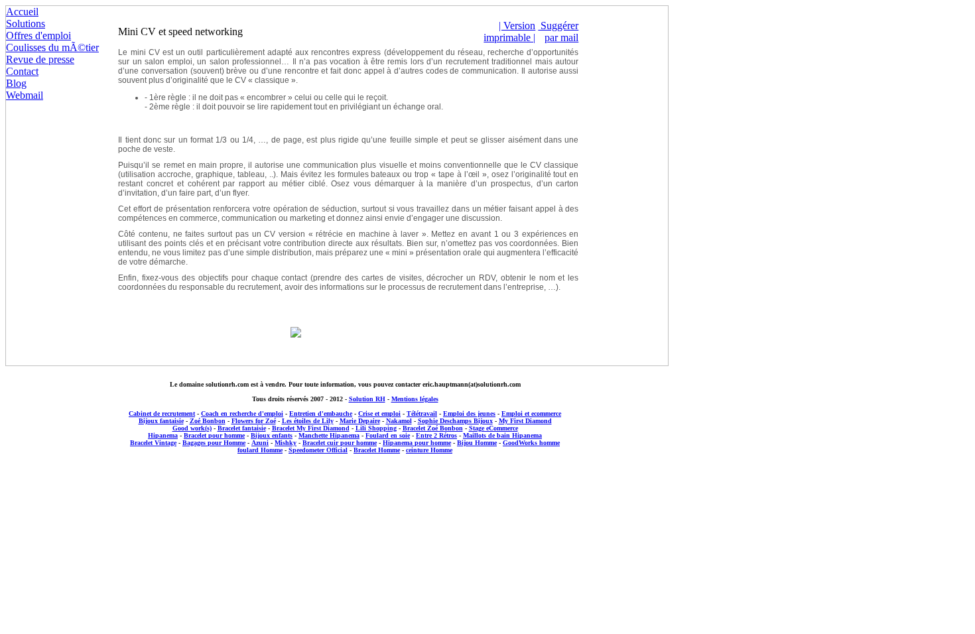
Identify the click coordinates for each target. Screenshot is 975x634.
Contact (22, 71)
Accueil (22, 11)
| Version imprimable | (509, 31)
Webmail (24, 95)
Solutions (25, 23)
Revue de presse (40, 59)
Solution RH (367, 399)
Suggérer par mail (558, 31)
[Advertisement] (345, 480)
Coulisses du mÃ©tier (52, 47)
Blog (16, 83)
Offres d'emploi (38, 35)
